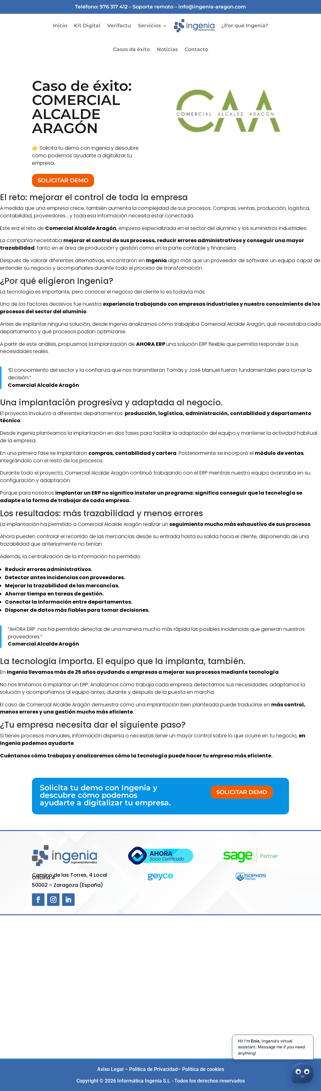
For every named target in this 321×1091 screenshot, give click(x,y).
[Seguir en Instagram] (53, 899)
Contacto (196, 49)
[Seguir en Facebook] (38, 899)
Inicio (60, 26)
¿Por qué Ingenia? (244, 26)
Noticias (167, 49)
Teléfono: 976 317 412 (101, 7)
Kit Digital (87, 26)
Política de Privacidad (153, 1069)
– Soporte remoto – (153, 7)
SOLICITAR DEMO (63, 180)
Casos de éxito (131, 49)
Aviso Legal (110, 1069)
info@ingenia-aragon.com (212, 7)
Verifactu (119, 26)
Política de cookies (203, 1069)
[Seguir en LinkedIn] (68, 899)
